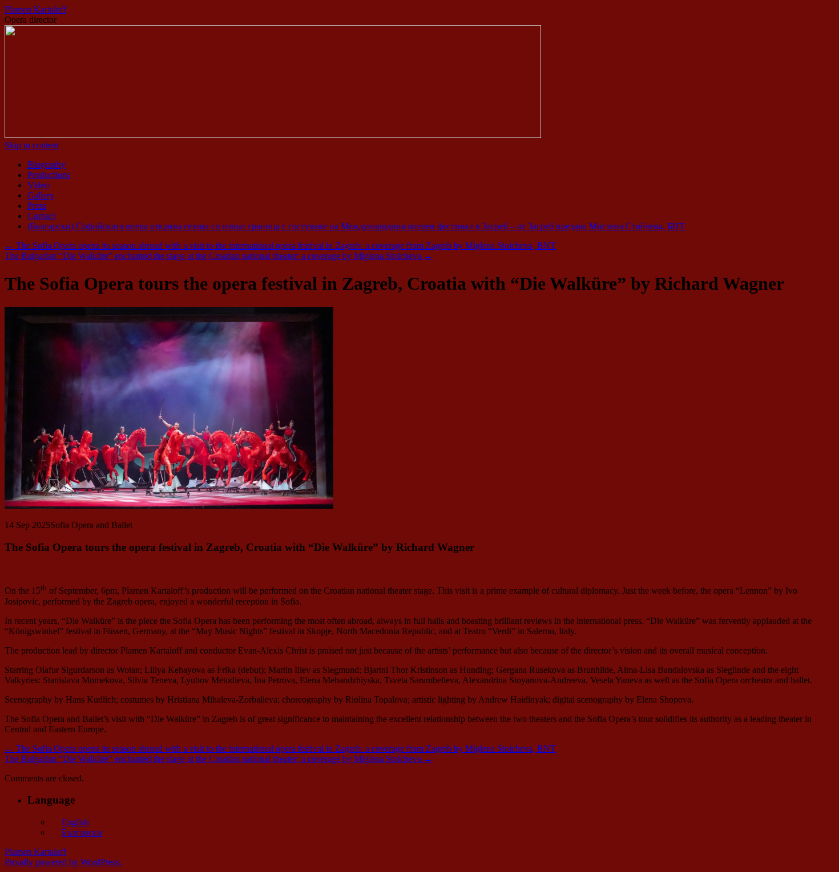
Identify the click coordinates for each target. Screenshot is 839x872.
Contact (41, 216)
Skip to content (32, 145)
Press (36, 205)
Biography (46, 164)
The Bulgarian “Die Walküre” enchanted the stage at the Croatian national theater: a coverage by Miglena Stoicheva (219, 256)
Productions (48, 175)
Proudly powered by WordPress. (63, 862)
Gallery (40, 195)
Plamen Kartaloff (35, 9)
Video (38, 185)
